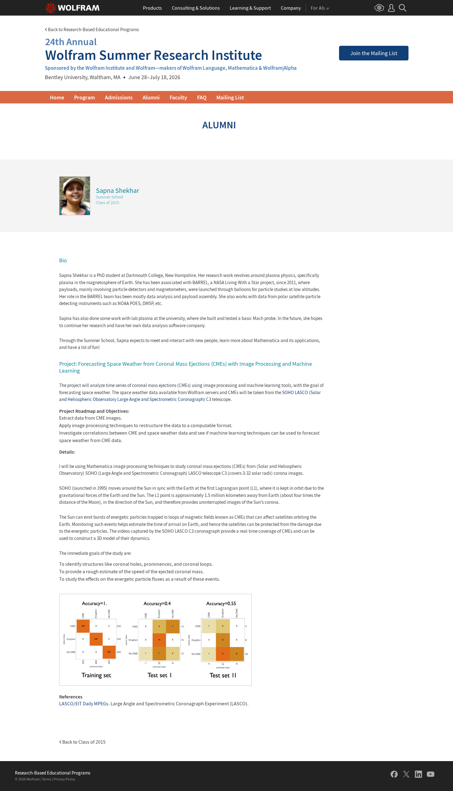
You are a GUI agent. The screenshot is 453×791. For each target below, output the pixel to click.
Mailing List (230, 97)
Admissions (119, 97)
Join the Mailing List (373, 53)
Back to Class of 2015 (83, 742)
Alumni (151, 97)
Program (84, 97)
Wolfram (33, 779)
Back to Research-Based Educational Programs (93, 29)
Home (57, 97)
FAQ (201, 97)
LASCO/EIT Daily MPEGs (83, 703)
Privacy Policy (64, 779)
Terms (46, 779)
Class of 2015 (107, 202)
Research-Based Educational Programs (52, 772)
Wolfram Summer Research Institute (153, 49)
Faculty (178, 97)
